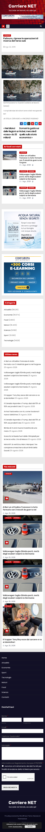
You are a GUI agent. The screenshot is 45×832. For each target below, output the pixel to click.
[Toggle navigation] (8, 26)
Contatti (5, 697)
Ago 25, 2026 (10, 513)
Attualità (7, 35)
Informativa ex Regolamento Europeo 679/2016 (22, 763)
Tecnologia (8, 340)
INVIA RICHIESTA (10, 787)
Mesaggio (6, 745)
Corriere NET (22, 6)
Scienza (7, 330)
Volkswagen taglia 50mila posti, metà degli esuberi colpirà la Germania (30, 176)
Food (6, 320)
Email (5, 727)
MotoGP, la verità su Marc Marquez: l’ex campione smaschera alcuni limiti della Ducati (20, 447)
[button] (40, 26)
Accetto (30, 827)
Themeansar (22, 819)
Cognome (27, 723)
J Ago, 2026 (26, 165)
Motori (7, 325)
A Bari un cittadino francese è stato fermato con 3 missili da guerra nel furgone (20, 510)
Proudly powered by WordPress (16, 816)
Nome (5, 716)
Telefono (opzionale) (11, 736)
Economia (31, 171)
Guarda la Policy (17, 826)
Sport (6, 335)
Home (4, 658)
